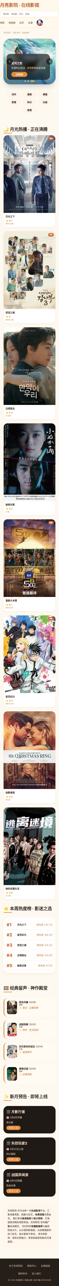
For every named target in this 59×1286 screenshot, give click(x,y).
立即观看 (19, 74)
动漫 (30, 22)
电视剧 (12, 22)
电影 (2, 22)
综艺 (21, 22)
